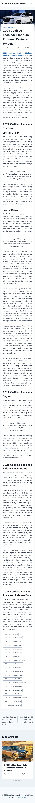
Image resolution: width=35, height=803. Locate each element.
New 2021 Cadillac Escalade (12, 701)
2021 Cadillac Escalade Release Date (15, 682)
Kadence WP (21, 797)
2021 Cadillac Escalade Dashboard (14, 645)
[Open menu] (31, 3)
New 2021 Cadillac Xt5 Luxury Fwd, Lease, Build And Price (9, 719)
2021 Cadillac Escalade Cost (12, 641)
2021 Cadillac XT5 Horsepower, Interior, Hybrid (26, 718)
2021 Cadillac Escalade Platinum (13, 675)
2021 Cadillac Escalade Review (13, 686)
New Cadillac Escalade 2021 (12, 705)
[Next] (30, 760)
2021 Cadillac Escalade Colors (13, 637)
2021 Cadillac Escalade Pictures (13, 671)
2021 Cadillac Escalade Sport (12, 694)
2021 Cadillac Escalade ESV (12, 656)
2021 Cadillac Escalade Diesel (13, 649)
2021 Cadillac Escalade (11, 634)
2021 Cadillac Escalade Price (12, 679)
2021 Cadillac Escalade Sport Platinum (15, 697)
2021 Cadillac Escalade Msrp (12, 667)
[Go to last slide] (5, 760)
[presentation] (17, 751)
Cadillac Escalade (9, 27)
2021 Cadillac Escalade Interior (13, 664)
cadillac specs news (10, 48)
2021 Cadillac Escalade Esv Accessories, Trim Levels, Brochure (16, 768)
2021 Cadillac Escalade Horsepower (14, 660)
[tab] (13, 780)
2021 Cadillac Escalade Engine (13, 652)
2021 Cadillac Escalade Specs (13, 690)
